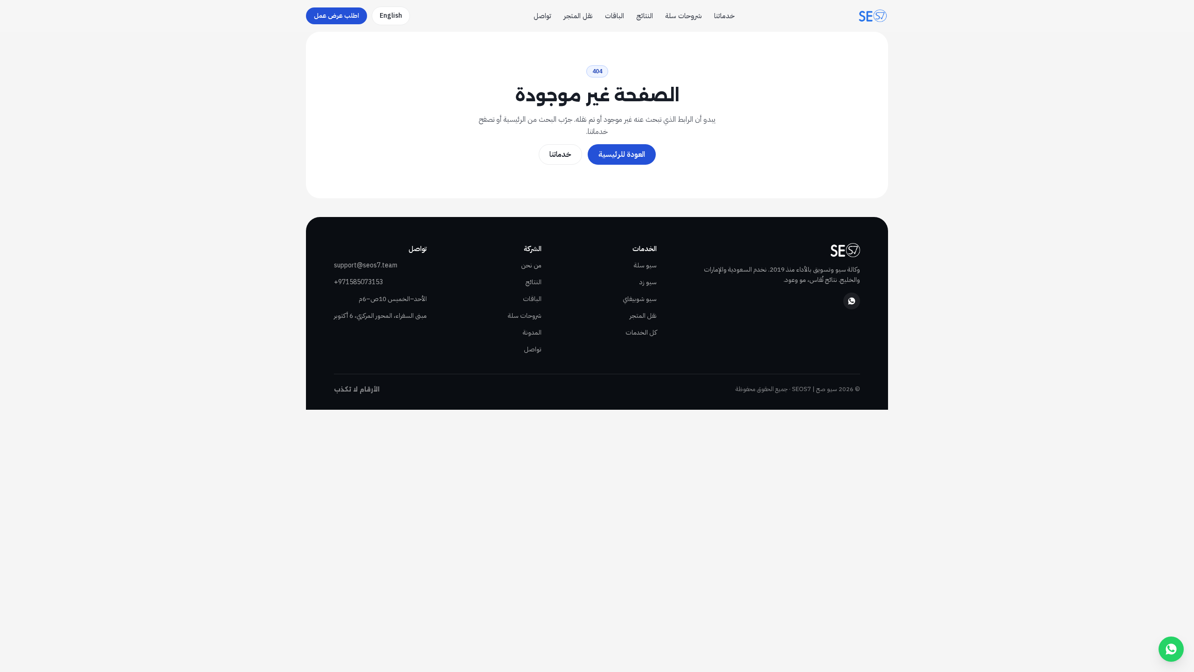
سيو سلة (645, 265)
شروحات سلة (683, 16)
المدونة (532, 332)
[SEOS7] (873, 16)
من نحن (531, 265)
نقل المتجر (578, 16)
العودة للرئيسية (621, 154)
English (391, 16)
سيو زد (648, 282)
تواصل (542, 16)
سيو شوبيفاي (640, 299)
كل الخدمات (641, 332)
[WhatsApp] (851, 301)
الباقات (614, 16)
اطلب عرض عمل (336, 16)
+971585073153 (358, 282)
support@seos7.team (365, 265)
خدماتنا (724, 16)
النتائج (644, 16)
